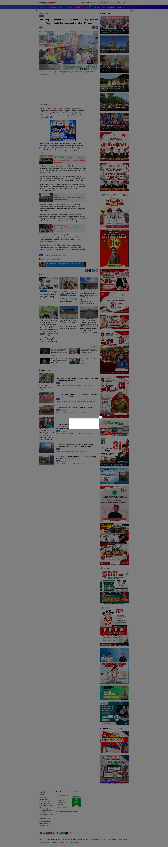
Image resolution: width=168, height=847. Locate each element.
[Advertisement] (84, 423)
